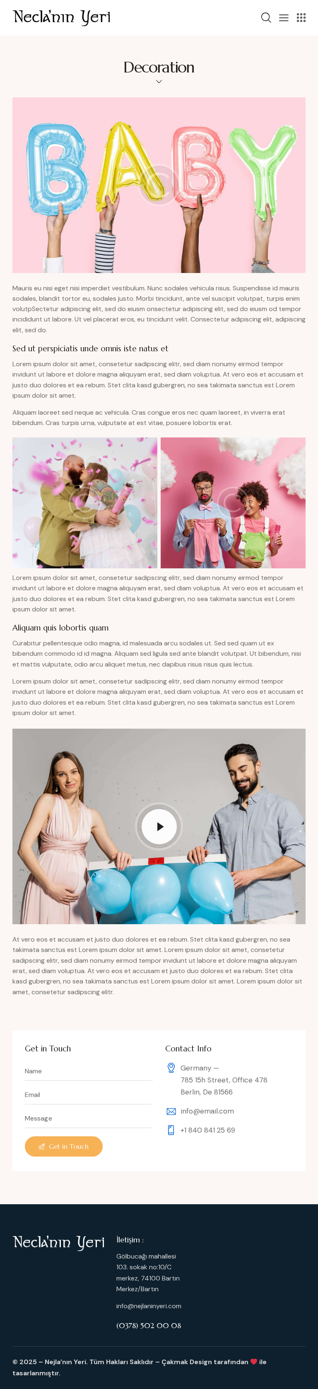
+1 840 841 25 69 (208, 1130)
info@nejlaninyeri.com (148, 1306)
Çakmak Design (186, 1362)
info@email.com (207, 1111)
